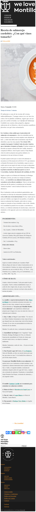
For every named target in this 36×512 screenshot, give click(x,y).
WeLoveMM (6, 41)
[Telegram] (28, 432)
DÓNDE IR (7, 17)
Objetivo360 (22, 510)
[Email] (19, 432)
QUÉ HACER (8, 19)
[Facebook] (7, 432)
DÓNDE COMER (8, 477)
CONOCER (7, 15)
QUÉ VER (6, 476)
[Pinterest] (13, 432)
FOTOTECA (7, 469)
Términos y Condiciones (11, 494)
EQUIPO (6, 486)
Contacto (6, 500)
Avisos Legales (8, 492)
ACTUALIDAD (7, 467)
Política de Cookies (9, 498)
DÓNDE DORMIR (8, 479)
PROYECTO (7, 485)
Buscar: (3, 446)
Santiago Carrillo (14, 383)
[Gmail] (25, 432)
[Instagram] (22, 432)
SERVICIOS (7, 488)
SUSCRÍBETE (8, 22)
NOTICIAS (6, 470)
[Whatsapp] (16, 432)
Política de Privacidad (10, 496)
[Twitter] (10, 432)
